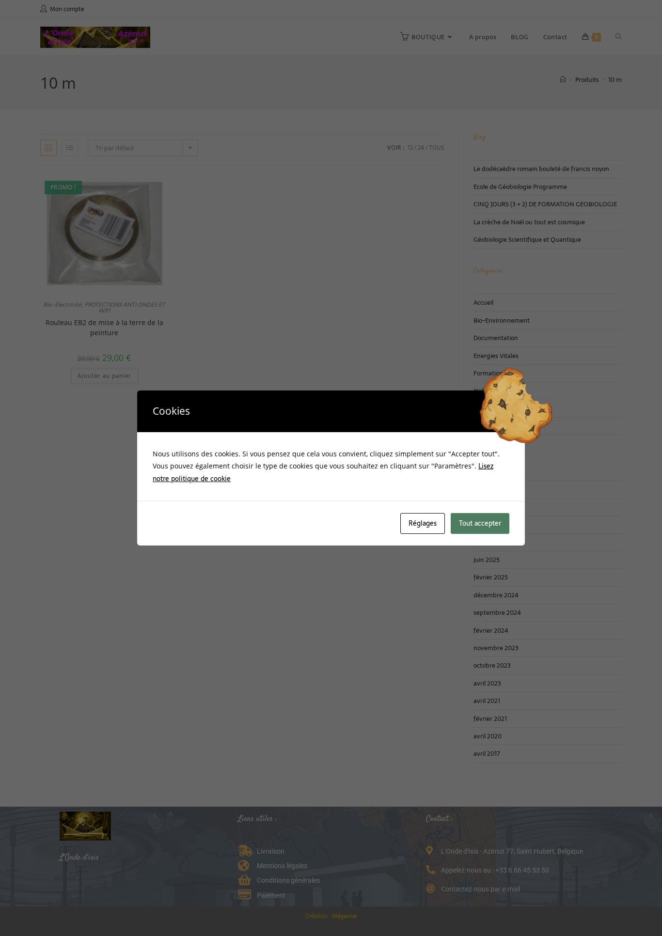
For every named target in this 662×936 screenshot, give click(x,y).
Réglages (423, 523)
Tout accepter (480, 523)
